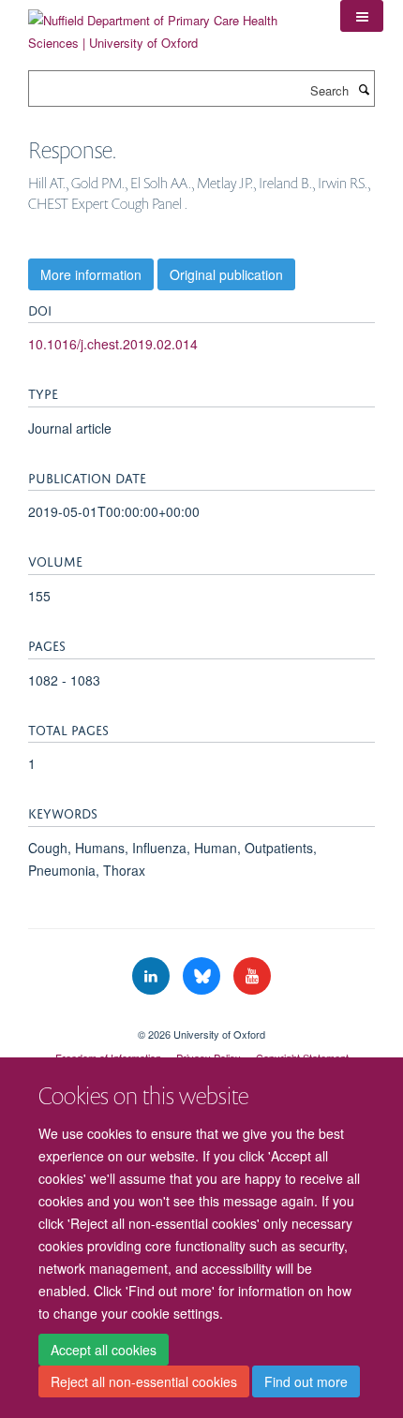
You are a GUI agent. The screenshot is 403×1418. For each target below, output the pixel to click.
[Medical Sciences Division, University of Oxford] (201, 1018)
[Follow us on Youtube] (252, 976)
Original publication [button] (226, 274)
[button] (361, 16)
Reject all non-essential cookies (144, 1381)
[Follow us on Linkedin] (152, 976)
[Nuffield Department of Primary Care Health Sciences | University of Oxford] (170, 25)
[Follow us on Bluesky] (203, 976)
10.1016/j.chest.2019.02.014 (113, 343)
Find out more (306, 1381)
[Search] (363, 89)
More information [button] (91, 274)
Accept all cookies (104, 1349)
